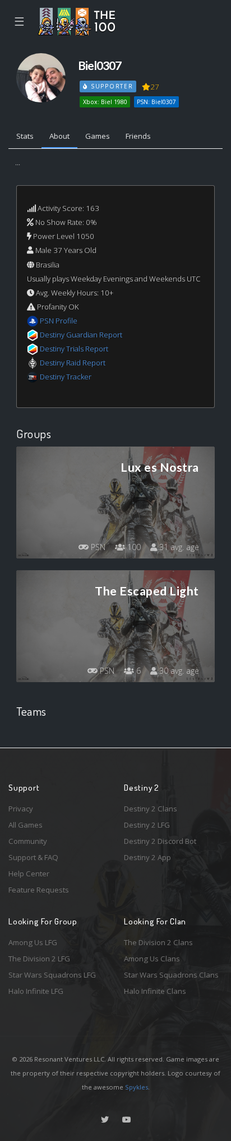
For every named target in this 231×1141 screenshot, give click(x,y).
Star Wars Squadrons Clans (171, 975)
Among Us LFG (32, 942)
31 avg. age (178, 547)
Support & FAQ (33, 857)
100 (133, 547)
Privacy (20, 809)
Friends (138, 136)
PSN (97, 547)
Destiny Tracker (65, 377)
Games (97, 136)
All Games (25, 825)
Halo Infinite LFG (35, 991)
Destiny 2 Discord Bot (160, 841)
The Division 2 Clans (158, 942)
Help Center (28, 873)
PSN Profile (58, 321)
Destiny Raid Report (72, 363)
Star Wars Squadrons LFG (52, 975)
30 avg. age (178, 670)
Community (27, 841)
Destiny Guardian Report (81, 335)
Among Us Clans (152, 959)
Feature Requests (38, 890)
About (59, 136)
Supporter (110, 86)
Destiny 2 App (147, 857)
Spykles (136, 1087)
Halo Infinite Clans (155, 991)
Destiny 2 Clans (150, 809)
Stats (25, 136)
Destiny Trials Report (74, 349)
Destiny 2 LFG (147, 825)
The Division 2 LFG (39, 959)
